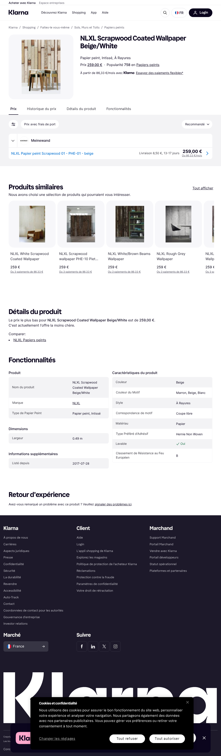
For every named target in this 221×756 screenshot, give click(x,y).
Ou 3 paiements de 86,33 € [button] (26, 271)
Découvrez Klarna (54, 12)
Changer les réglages (57, 739)
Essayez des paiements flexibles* (159, 73)
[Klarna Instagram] (115, 646)
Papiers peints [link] (114, 27)
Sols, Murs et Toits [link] (86, 27)
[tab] (13, 109)
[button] (179, 12)
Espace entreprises (51, 3)
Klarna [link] (13, 27)
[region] (112, 723)
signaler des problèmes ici (113, 504)
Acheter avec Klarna (22, 3)
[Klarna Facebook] (82, 646)
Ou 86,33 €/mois (192, 155)
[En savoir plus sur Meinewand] (13, 140)
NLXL (76, 403)
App (94, 12)
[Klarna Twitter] (104, 646)
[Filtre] (13, 124)
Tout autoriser (167, 739)
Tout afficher (203, 188)
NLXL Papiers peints (29, 340)
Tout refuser (127, 739)
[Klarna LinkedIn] (93, 646)
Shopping (79, 12)
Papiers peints (147, 65)
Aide (105, 12)
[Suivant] (206, 237)
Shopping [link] (29, 27)
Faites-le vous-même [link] (54, 27)
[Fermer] (187, 702)
